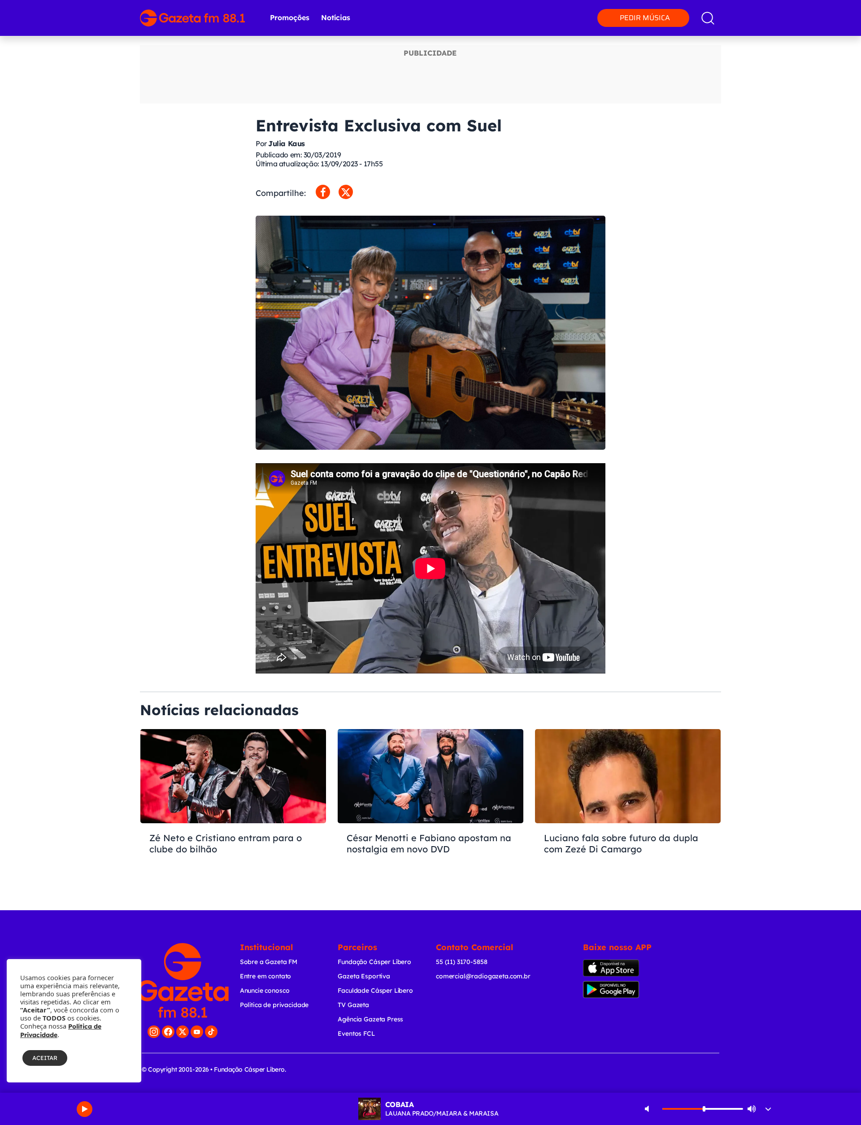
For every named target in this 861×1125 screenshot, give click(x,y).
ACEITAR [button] (44, 1057)
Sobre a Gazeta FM (268, 962)
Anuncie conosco (265, 990)
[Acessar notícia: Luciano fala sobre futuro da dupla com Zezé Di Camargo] (628, 807)
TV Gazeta (353, 1005)
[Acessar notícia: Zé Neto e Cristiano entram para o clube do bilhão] (233, 807)
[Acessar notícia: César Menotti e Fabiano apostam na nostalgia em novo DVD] (430, 807)
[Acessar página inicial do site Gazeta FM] (192, 18)
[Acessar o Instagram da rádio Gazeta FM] (154, 1032)
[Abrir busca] (708, 18)
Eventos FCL (356, 1033)
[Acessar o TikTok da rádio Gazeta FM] (211, 1032)
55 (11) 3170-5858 (461, 962)
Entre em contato (265, 976)
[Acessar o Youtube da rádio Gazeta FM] (197, 1031)
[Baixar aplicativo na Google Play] (626, 989)
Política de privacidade (274, 1005)
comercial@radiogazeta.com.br (483, 976)
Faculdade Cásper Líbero (375, 990)
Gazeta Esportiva (364, 976)
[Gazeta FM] (182, 980)
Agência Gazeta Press (370, 1019)
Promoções (289, 17)
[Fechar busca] (826, 9)
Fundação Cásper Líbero (374, 962)
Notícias (335, 17)
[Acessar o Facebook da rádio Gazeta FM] (168, 1032)
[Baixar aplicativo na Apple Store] (625, 968)
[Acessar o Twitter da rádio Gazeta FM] (182, 1032)
